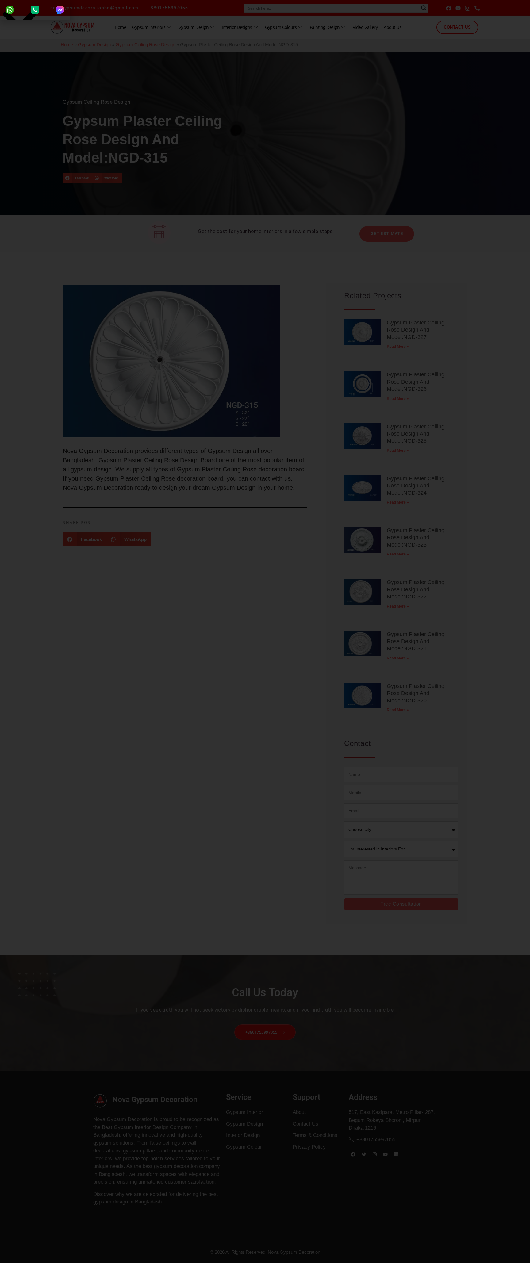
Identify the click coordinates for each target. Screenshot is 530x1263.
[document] (265, 631)
